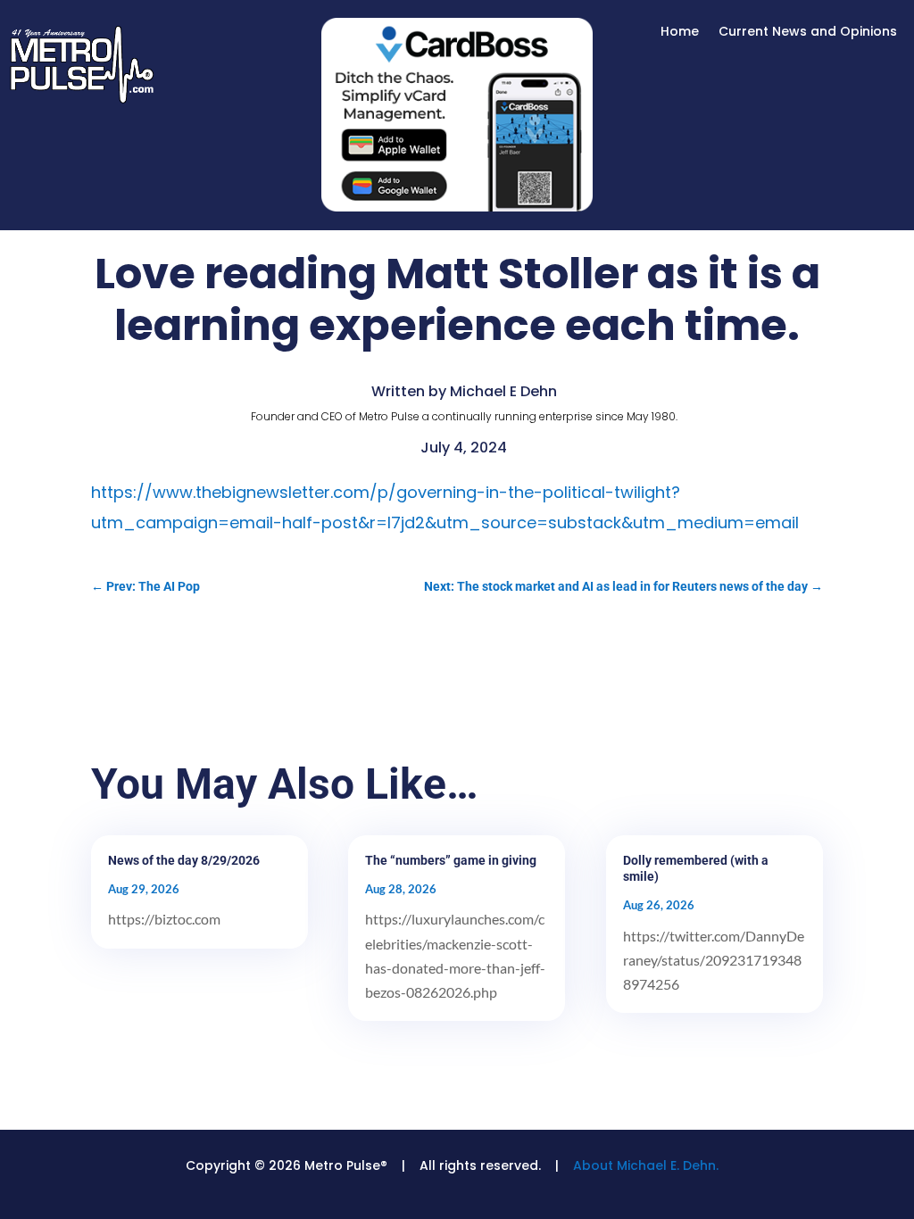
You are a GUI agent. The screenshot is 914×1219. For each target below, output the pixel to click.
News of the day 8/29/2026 (184, 860)
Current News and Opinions (808, 32)
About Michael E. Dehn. (646, 1165)
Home (680, 32)
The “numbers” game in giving (450, 860)
